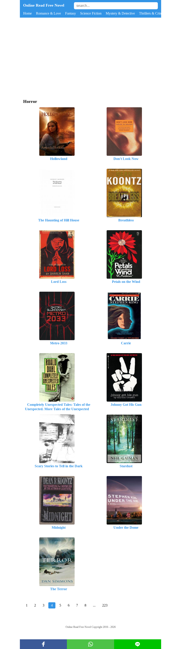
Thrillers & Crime (151, 13)
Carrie (124, 343)
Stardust (124, 466)
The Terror (57, 589)
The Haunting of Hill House (57, 220)
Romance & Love (48, 13)
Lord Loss (56, 282)
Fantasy (70, 13)
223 (104, 605)
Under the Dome (124, 527)
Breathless (124, 220)
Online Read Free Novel (43, 5)
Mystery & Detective (120, 13)
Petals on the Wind (124, 282)
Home (27, 13)
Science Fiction (91, 13)
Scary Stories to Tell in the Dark (57, 466)
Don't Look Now (124, 159)
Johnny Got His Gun (124, 404)
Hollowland (57, 159)
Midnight (57, 527)
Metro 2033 (57, 343)
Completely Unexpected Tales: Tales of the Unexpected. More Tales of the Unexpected (57, 407)
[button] (43, 644)
